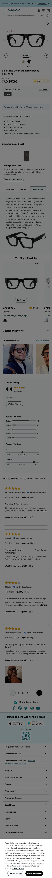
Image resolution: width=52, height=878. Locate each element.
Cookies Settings (15, 873)
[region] (26, 858)
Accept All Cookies (34, 873)
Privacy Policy (18, 868)
